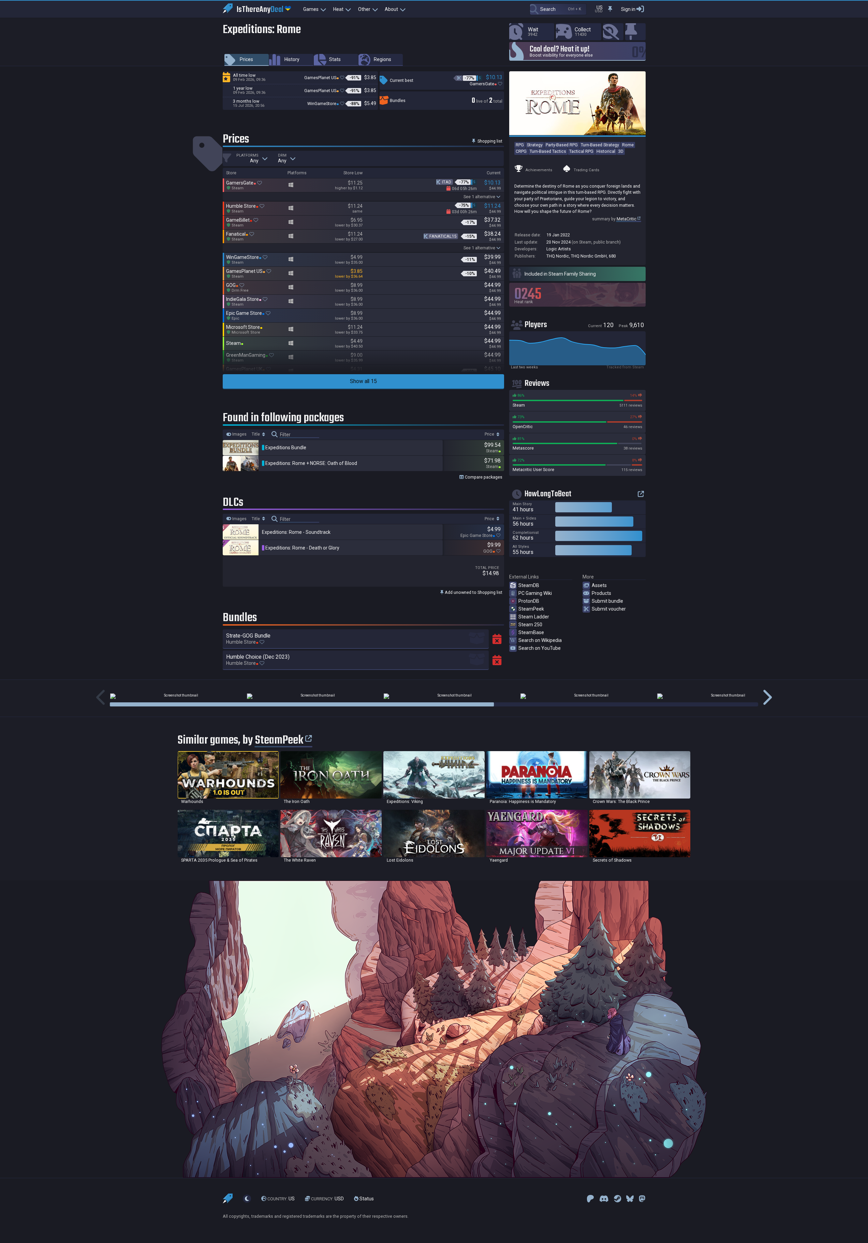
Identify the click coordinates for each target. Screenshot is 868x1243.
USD (327, 1198)
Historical (606, 151)
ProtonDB (528, 601)
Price (490, 434)
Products (601, 593)
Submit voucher (609, 609)
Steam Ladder (533, 616)
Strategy (535, 144)
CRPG (521, 151)
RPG (520, 144)
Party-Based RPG (562, 144)
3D (620, 151)
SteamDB (528, 585)
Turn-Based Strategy (600, 144)
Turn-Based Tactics (548, 151)
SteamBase (531, 632)
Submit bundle (607, 601)
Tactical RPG (581, 151)
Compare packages (483, 477)
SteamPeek (531, 609)
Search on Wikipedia (540, 640)
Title (256, 434)
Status (366, 1198)
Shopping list (489, 141)
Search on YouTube (539, 648)
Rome (628, 144)
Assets (599, 585)
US (281, 1198)
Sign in (628, 9)
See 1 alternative (479, 196)
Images (239, 434)
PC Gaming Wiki (535, 593)
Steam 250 (530, 624)
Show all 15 (363, 381)
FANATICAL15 (442, 236)
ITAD (446, 182)
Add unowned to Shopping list (473, 592)
